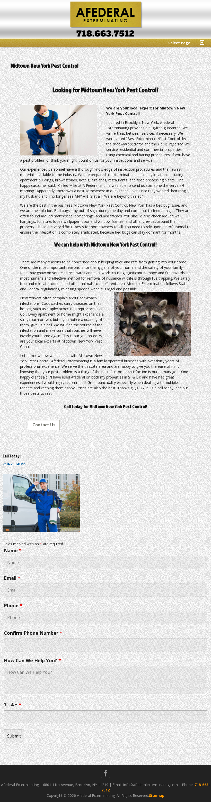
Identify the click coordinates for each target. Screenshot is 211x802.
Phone (13, 605)
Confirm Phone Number (33, 633)
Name (13, 550)
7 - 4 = (12, 705)
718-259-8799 (14, 464)
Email (12, 578)
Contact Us (43, 425)
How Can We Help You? (32, 660)
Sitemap (156, 795)
